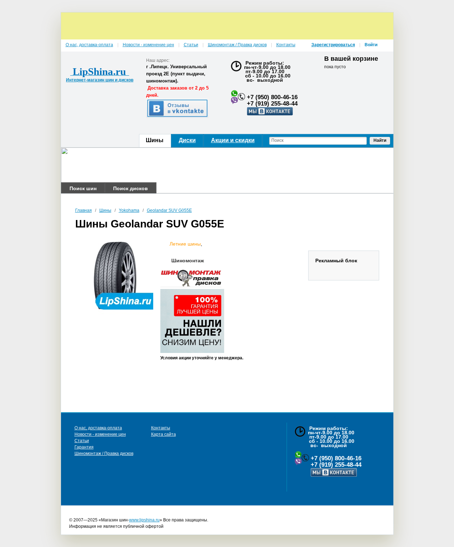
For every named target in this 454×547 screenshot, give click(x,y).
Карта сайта (163, 434)
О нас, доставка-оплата (98, 427)
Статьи (81, 440)
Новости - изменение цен (100, 434)
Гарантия (84, 447)
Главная (83, 210)
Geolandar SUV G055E (169, 210)
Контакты (160, 427)
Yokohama (129, 210)
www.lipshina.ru (144, 519)
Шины (105, 210)
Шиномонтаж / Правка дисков (103, 453)
